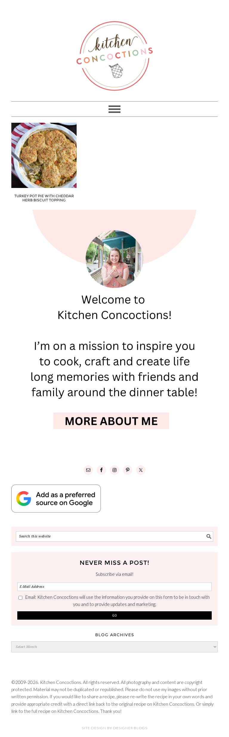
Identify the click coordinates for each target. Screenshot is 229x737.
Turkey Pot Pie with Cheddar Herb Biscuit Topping (44, 198)
